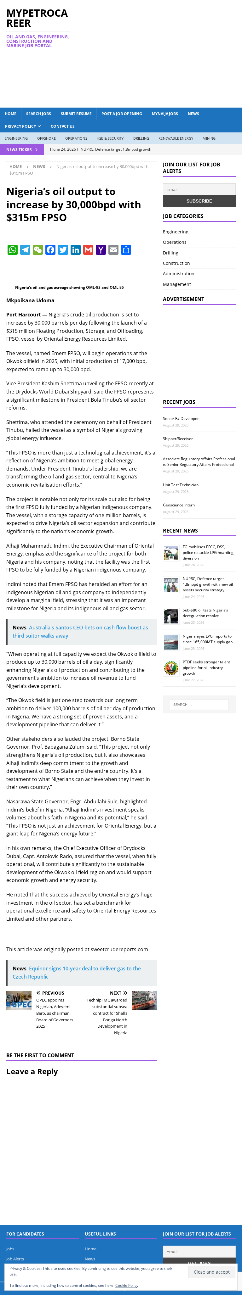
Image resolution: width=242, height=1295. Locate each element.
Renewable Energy (175, 138)
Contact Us (63, 126)
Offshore (46, 138)
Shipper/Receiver (178, 438)
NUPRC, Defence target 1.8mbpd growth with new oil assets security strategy (208, 584)
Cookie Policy (126, 1285)
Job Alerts (15, 1259)
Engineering (16, 138)
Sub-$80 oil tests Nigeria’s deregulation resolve (205, 612)
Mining (209, 138)
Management (177, 284)
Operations (76, 138)
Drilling (141, 138)
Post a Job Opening (121, 113)
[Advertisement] (165, 53)
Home (10, 113)
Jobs (10, 1249)
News (193, 113)
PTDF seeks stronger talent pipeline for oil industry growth (206, 667)
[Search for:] (199, 704)
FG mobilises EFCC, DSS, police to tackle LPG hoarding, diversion (208, 552)
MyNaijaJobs (165, 113)
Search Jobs (38, 113)
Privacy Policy (20, 126)
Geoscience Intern (179, 505)
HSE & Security (110, 138)
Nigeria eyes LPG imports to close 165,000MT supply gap (208, 639)
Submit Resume (76, 113)
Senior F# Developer (181, 418)
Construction (176, 263)
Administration (178, 273)
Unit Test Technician (181, 485)
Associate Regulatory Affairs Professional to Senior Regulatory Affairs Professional (199, 461)
